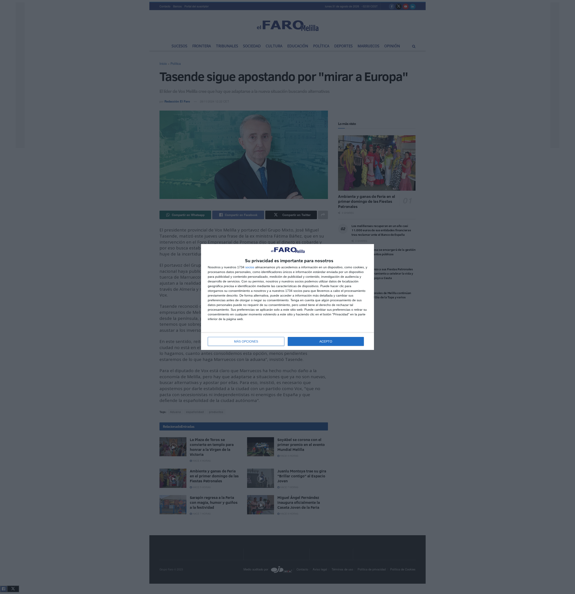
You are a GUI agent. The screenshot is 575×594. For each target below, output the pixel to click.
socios (249, 267)
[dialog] (287, 297)
